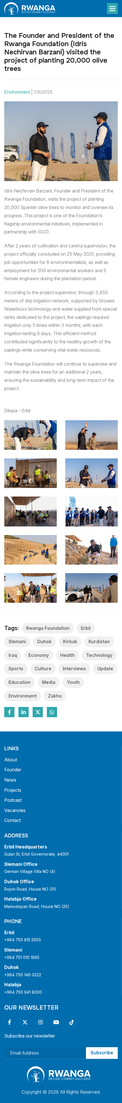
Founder (12, 769)
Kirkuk (70, 641)
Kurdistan (99, 641)
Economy (38, 655)
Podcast (13, 800)
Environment (28, 92)
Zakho (55, 696)
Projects (12, 790)
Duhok (44, 641)
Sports (16, 668)
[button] (112, 8)
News (10, 780)
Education (20, 682)
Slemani (17, 641)
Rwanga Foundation (48, 628)
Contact (12, 820)
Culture (43, 668)
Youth (73, 682)
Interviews (74, 668)
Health (67, 655)
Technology (99, 655)
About (10, 759)
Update (105, 668)
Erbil (86, 628)
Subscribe (102, 1053)
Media (48, 682)
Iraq (13, 655)
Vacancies (15, 810)
